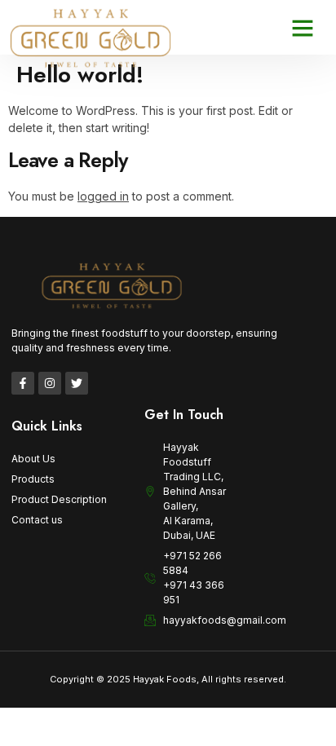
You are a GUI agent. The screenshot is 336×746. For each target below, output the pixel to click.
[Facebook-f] (22, 383)
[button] (302, 28)
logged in (103, 196)
